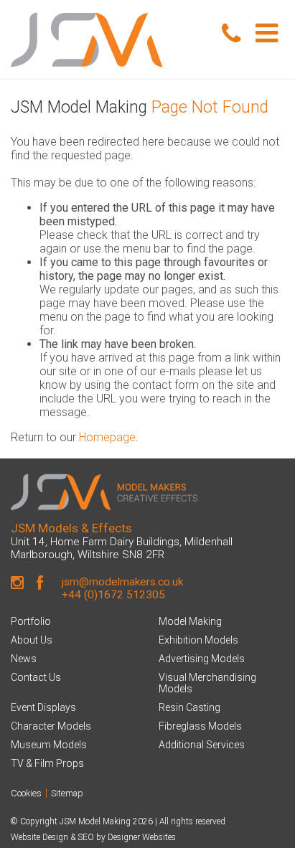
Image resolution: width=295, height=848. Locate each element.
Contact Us (36, 677)
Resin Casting (189, 707)
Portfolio (31, 621)
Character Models (51, 726)
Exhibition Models (198, 640)
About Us (31, 640)
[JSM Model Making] (110, 39)
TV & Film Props (47, 763)
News (24, 658)
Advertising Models (202, 658)
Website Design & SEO (52, 837)
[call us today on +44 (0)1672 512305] (231, 34)
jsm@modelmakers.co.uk (122, 581)
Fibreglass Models (200, 726)
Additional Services (202, 744)
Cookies (26, 793)
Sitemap (67, 793)
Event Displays (43, 707)
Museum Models (49, 744)
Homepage (107, 437)
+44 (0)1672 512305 (113, 594)
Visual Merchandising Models (207, 683)
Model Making (190, 621)
